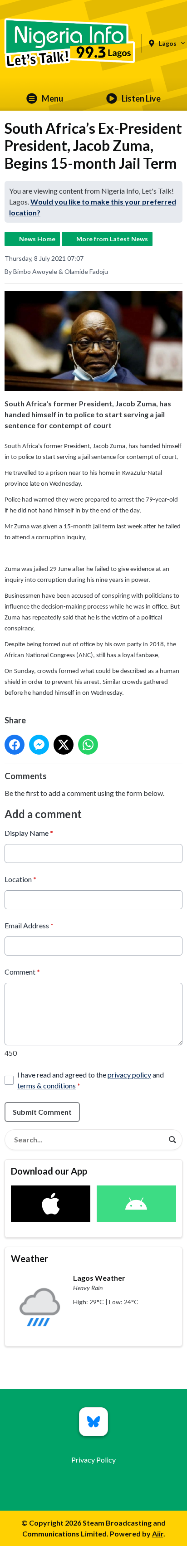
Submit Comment (42, 1111)
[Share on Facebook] (15, 745)
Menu (52, 98)
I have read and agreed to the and (90, 1080)
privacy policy (129, 1074)
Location (20, 879)
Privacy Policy (93, 1459)
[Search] (172, 1139)
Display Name (29, 833)
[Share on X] (64, 745)
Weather (29, 1258)
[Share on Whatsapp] (88, 745)
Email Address (29, 925)
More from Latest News (112, 239)
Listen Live (141, 98)
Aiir (157, 1533)
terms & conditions (46, 1085)
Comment (22, 971)
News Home (37, 239)
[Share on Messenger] (39, 745)
